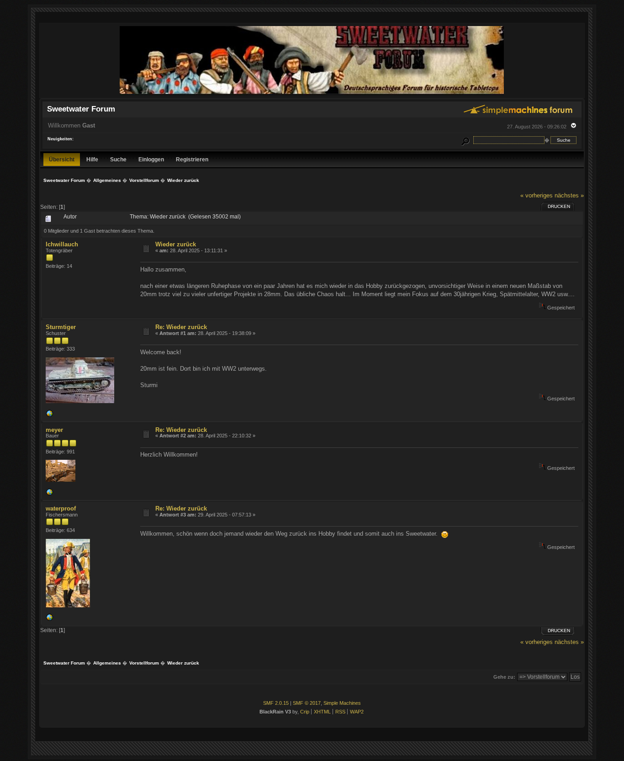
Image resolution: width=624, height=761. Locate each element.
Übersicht (61, 159)
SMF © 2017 (307, 703)
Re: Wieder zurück (181, 327)
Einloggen (151, 159)
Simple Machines (342, 703)
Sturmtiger (61, 327)
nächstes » (569, 195)
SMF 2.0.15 (276, 703)
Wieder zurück (175, 244)
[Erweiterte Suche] (465, 140)
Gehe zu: (504, 677)
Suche (118, 159)
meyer (54, 429)
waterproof (61, 508)
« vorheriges (536, 195)
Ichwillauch (62, 244)
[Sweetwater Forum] (312, 93)
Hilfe (92, 159)
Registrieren (192, 159)
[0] (49, 415)
